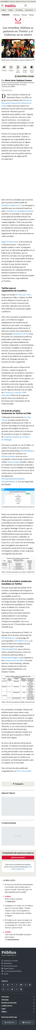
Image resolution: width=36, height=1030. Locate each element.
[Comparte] (4, 67)
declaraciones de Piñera (14, 660)
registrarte (20, 869)
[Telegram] (8, 989)
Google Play (10, 1022)
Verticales (5, 1000)
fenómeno (21, 334)
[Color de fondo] (32, 67)
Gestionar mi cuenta (11, 961)
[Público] (15, 5)
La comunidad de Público (13, 971)
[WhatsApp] (16, 989)
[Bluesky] (21, 985)
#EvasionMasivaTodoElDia (12, 479)
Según (9, 242)
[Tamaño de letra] (25, 67)
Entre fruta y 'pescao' (13, 899)
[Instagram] (25, 985)
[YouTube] (30, 985)
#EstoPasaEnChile (9, 649)
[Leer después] (18, 67)
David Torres (11, 901)
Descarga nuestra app (9, 1017)
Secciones (5, 997)
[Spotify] (12, 989)
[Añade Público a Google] (3, 985)
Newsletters (8, 963)
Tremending (19, 10)
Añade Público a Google (25, 76)
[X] (16, 985)
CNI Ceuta (12, 1)
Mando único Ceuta (21, 1)
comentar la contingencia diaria (19, 211)
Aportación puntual (10, 966)
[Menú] (2, 5)
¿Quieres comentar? (18, 857)
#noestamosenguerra (10, 657)
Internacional (29, 10)
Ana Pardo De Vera (13, 939)
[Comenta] (11, 67)
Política (3, 10)
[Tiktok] (3, 989)
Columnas (16, 15)
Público (8, 953)
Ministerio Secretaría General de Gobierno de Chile (16, 103)
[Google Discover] (8, 985)
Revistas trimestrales (9, 1003)
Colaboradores (6, 1006)
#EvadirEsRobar (8, 481)
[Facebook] (12, 985)
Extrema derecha (31, 1)
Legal (3, 1009)
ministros (11, 205)
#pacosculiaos (13, 462)
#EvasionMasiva (27, 451)
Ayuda (6, 974)
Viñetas (31, 15)
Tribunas (5, 15)
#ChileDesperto (8, 638)
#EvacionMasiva (8, 456)
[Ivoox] (21, 989)
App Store (28, 1022)
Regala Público (9, 968)
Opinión (10, 10)
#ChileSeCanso (21, 641)
